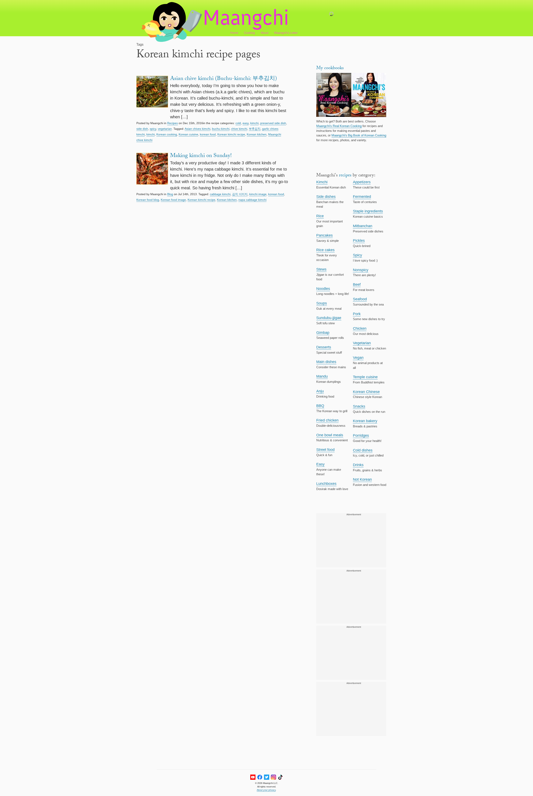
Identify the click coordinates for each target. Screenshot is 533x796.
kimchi (254, 123)
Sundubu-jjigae (328, 318)
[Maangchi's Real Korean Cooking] (333, 95)
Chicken (359, 328)
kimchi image (257, 194)
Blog (170, 194)
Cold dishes (362, 450)
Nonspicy (360, 270)
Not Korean (362, 479)
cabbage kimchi (220, 194)
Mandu (322, 376)
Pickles (359, 240)
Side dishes (326, 197)
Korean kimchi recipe (231, 134)
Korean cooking (166, 134)
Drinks (358, 465)
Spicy (357, 255)
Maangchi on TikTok (280, 777)
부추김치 (254, 128)
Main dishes (326, 362)
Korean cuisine (188, 134)
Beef (357, 284)
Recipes (172, 123)
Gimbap (322, 333)
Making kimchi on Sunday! (201, 156)
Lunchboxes (326, 484)
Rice (320, 216)
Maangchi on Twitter (266, 777)
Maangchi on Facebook (259, 777)
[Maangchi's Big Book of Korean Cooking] (368, 95)
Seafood (360, 299)
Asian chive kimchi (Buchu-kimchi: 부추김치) (223, 79)
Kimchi (322, 182)
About (264, 32)
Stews (321, 269)
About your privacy (266, 790)
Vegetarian (362, 343)
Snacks (359, 406)
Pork (357, 314)
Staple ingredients (368, 211)
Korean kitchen (256, 134)
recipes (345, 176)
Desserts (323, 347)
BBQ (320, 406)
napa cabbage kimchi (252, 199)
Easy (320, 464)
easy (246, 123)
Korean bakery (365, 421)
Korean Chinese (366, 392)
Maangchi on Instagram (273, 777)
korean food (208, 134)
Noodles (323, 289)
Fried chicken (327, 420)
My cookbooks (330, 68)
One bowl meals (329, 435)
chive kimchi (239, 128)
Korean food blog (147, 199)
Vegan (358, 358)
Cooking (249, 32)
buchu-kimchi (220, 128)
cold (238, 123)
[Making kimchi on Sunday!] (152, 172)
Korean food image (173, 199)
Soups (321, 303)
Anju (320, 391)
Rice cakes (325, 250)
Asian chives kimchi (197, 128)
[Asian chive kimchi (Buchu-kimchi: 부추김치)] (152, 98)
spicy (153, 128)
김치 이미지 (240, 194)
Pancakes (324, 235)
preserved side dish (273, 123)
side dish (142, 128)
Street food (325, 450)
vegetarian (165, 128)
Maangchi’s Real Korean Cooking (339, 126)
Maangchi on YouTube (252, 777)
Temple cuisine (365, 377)
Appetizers (362, 182)
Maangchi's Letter (286, 32)
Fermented (362, 197)
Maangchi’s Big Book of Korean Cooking (358, 135)
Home (234, 32)
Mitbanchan (362, 226)
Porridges (361, 435)
